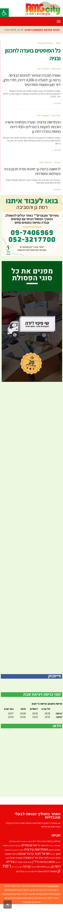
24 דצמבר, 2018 (45, 170)
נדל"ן (24, 909)
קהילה (33, 874)
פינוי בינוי (41, 874)
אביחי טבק (56, 76)
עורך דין (18, 869)
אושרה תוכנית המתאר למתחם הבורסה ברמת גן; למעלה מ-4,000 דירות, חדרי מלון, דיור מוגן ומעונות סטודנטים (31, 87)
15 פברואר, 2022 (43, 76)
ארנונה (29, 849)
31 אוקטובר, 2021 (43, 123)
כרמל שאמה (26, 861)
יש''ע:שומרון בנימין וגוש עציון (14, 901)
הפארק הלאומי (54, 857)
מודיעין (39, 897)
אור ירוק (36, 848)
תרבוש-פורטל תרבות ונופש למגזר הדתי (31, 893)
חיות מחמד (8, 857)
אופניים (43, 848)
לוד (34, 905)
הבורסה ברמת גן (15, 853)
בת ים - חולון (36, 901)
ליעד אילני (43, 865)
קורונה (27, 874)
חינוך (57, 861)
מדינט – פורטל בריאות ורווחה (23, 897)
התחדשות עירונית (36, 856)
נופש (30, 869)
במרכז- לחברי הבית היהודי (47, 905)
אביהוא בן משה (53, 848)
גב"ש (28, 901)
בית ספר (45, 852)
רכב (12, 874)
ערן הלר (57, 170)
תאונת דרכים (37, 878)
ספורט (25, 869)
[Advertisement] (31, 535)
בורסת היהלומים (21, 849)
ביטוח (51, 853)
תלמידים (28, 879)
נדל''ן (35, 869)
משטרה (27, 865)
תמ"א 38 (20, 878)
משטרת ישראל (16, 865)
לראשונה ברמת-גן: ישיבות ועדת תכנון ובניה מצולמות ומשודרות (32, 179)
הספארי (6, 853)
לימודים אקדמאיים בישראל (21, 905)
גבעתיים (26, 852)
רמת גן (44, 901)
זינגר (21, 857)
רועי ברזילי (18, 874)
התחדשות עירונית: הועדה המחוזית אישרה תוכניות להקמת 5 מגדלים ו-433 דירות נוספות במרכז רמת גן (32, 134)
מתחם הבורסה (47, 869)
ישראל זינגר (42, 861)
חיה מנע (16, 857)
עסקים (48, 874)
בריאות (36, 853)
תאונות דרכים (50, 879)
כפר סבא (31, 909)
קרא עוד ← (56, 111)
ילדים (53, 861)
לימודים (52, 865)
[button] (4, 12)
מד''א (35, 865)
